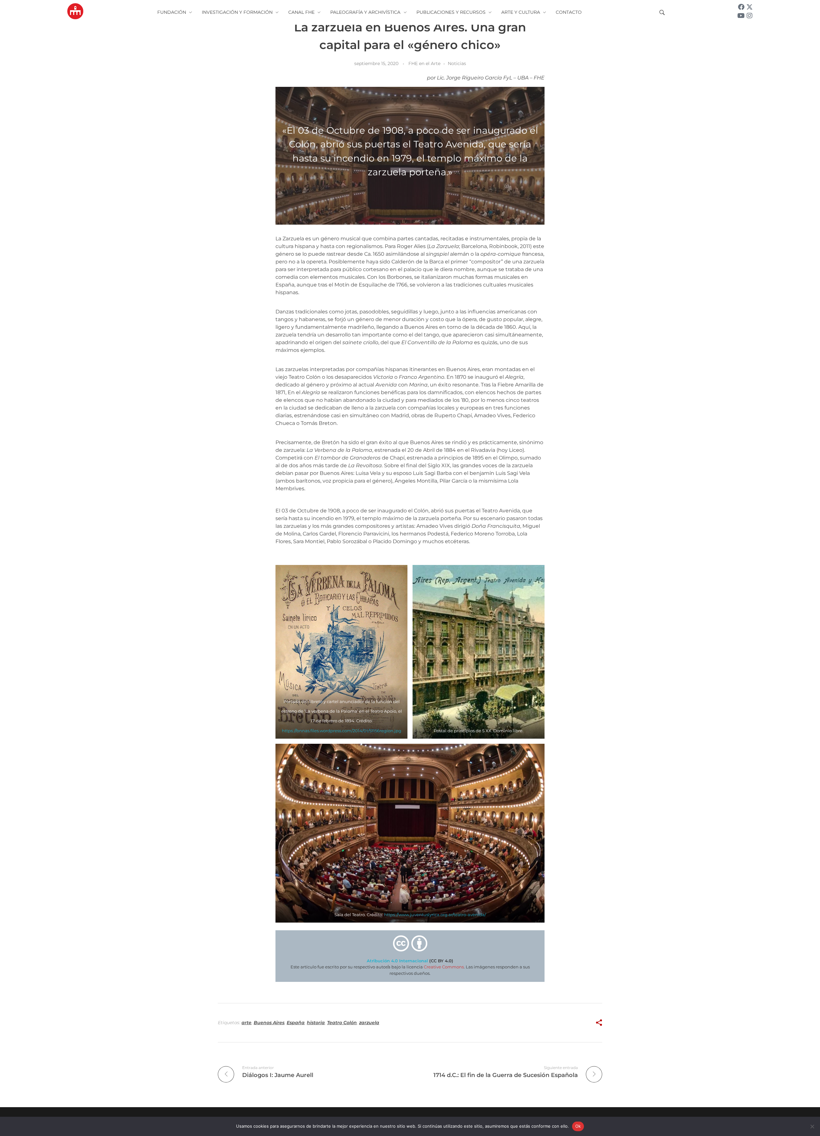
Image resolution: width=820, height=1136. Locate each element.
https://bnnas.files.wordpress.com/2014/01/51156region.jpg (341, 730)
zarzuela (369, 1022)
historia (316, 1022)
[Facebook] (741, 7)
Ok (578, 1126)
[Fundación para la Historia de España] (75, 11)
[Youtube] (741, 15)
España (296, 1022)
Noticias (457, 63)
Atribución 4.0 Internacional (397, 960)
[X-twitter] (749, 7)
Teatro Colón (342, 1022)
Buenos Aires (269, 1022)
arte (246, 1022)
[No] (812, 1126)
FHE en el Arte (424, 63)
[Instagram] (749, 15)
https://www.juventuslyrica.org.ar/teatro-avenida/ (435, 914)
